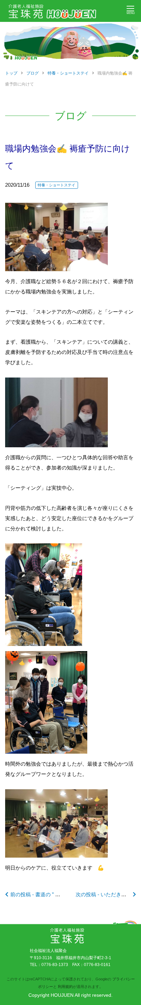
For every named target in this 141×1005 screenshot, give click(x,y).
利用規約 (65, 986)
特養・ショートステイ (56, 185)
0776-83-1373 (54, 964)
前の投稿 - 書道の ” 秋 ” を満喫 (45, 894)
